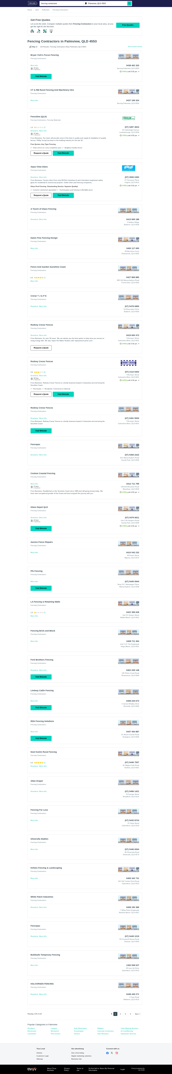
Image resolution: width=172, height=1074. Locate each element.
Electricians (31, 1031)
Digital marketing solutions (81, 1056)
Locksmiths (31, 1034)
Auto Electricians (80, 1028)
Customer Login (43, 1056)
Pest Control (55, 1034)
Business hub (76, 1059)
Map (34, 47)
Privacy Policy (67, 1069)
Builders (100, 1028)
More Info (34, 65)
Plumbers (31, 1028)
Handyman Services (128, 1034)
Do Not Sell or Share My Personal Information (101, 1069)
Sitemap (40, 1059)
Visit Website (41, 76)
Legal (122, 1069)
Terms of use (80, 1069)
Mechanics (55, 1031)
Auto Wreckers (103, 1034)
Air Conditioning (127, 1031)
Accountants (78, 1031)
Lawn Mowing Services (129, 1028)
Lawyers (54, 1028)
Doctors (77, 1034)
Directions (34, 131)
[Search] (129, 3)
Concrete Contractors (105, 1031)
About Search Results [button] (135, 46)
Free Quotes (127, 25)
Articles (39, 1053)
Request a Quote (41, 153)
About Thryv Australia (51, 1069)
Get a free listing (77, 1053)
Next (137, 1014)
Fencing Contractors (38, 58)
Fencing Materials (54, 120)
